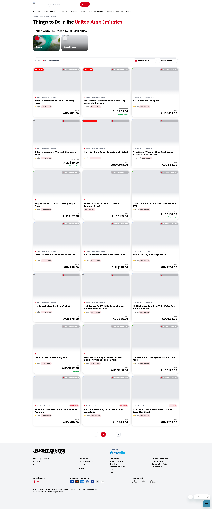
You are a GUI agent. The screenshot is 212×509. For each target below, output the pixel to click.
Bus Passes (125, 11)
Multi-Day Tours (113, 11)
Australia (36, 11)
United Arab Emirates (48, 17)
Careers (36, 465)
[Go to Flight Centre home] (39, 4)
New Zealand (48, 11)
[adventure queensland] (143, 481)
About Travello (116, 459)
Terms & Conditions (86, 462)
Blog (111, 472)
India (83, 11)
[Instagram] (38, 481)
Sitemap (81, 468)
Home (35, 17)
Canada (74, 11)
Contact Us (37, 462)
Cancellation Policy (160, 464)
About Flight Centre (41, 459)
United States (62, 11)
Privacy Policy (83, 465)
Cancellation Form (117, 467)
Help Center (114, 464)
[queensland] (154, 481)
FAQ (111, 469)
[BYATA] (134, 481)
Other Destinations (96, 11)
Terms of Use (83, 459)
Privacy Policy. (92, 489)
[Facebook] (34, 481)
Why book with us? (117, 461)
